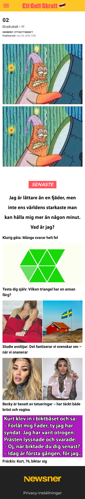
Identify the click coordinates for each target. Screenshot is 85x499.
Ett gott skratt (10, 26)
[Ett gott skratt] (42, 5)
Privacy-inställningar (42, 493)
